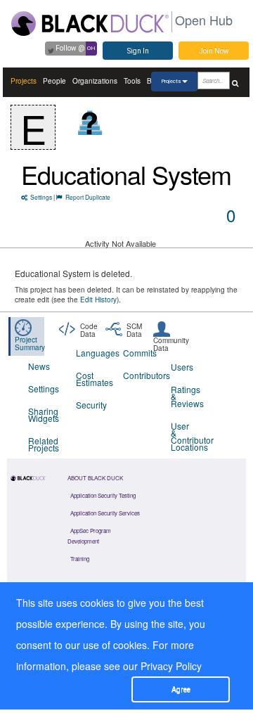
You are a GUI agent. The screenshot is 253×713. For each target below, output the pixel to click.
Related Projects (43, 444)
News (39, 366)
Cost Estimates (91, 378)
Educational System (126, 174)
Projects (24, 81)
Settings (41, 197)
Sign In (138, 51)
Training (79, 559)
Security (91, 405)
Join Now (214, 51)
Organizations (94, 81)
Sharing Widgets (43, 414)
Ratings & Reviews (186, 396)
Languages (91, 353)
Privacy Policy (171, 666)
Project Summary (30, 343)
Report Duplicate (87, 197)
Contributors (138, 375)
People (54, 81)
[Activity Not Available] (90, 122)
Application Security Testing (103, 495)
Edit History (98, 299)
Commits (138, 353)
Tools (132, 81)
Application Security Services (105, 513)
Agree (180, 689)
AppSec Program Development (89, 536)
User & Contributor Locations (186, 436)
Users (182, 367)
